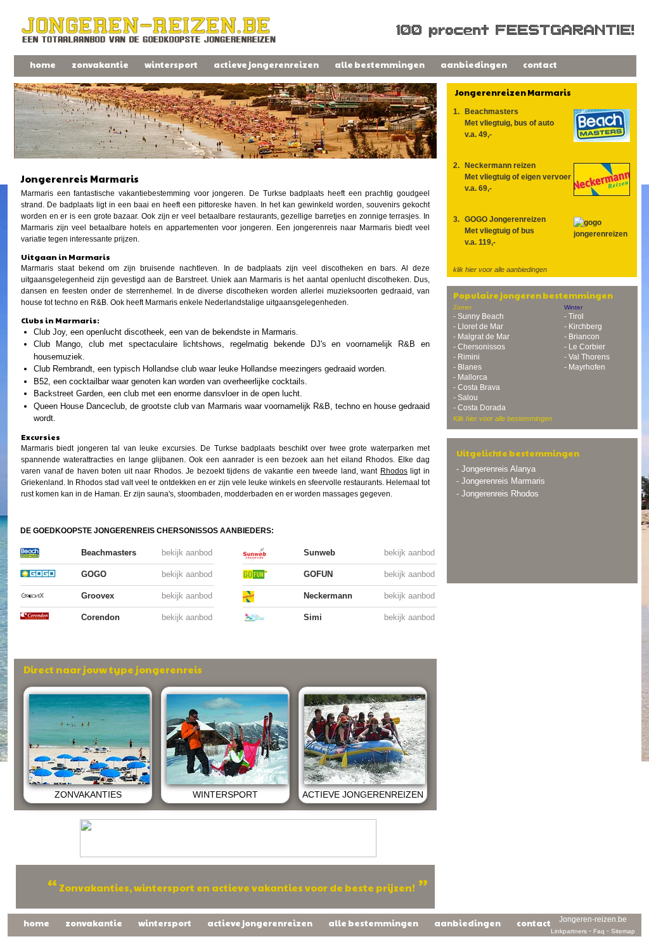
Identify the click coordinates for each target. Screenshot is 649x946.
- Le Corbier (584, 346)
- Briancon (582, 336)
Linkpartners (569, 931)
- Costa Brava (476, 387)
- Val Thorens (587, 357)
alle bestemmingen (380, 64)
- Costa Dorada (479, 407)
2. (512, 177)
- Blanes (467, 367)
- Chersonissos (479, 346)
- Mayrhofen (584, 367)
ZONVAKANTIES (88, 794)
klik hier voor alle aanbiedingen (500, 269)
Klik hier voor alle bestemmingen (502, 418)
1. (503, 123)
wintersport (171, 64)
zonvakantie (100, 64)
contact (540, 64)
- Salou (465, 397)
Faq (599, 931)
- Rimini (466, 357)
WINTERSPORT (225, 794)
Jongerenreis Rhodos (500, 493)
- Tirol (574, 316)
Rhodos (394, 471)
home (43, 64)
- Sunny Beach (478, 316)
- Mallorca (470, 377)
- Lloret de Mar (478, 326)
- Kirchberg (583, 326)
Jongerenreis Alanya (498, 469)
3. (499, 231)
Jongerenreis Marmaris (503, 481)
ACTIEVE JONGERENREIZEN (362, 794)
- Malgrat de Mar (481, 336)
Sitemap (623, 931)
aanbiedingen (473, 64)
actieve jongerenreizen (266, 64)
